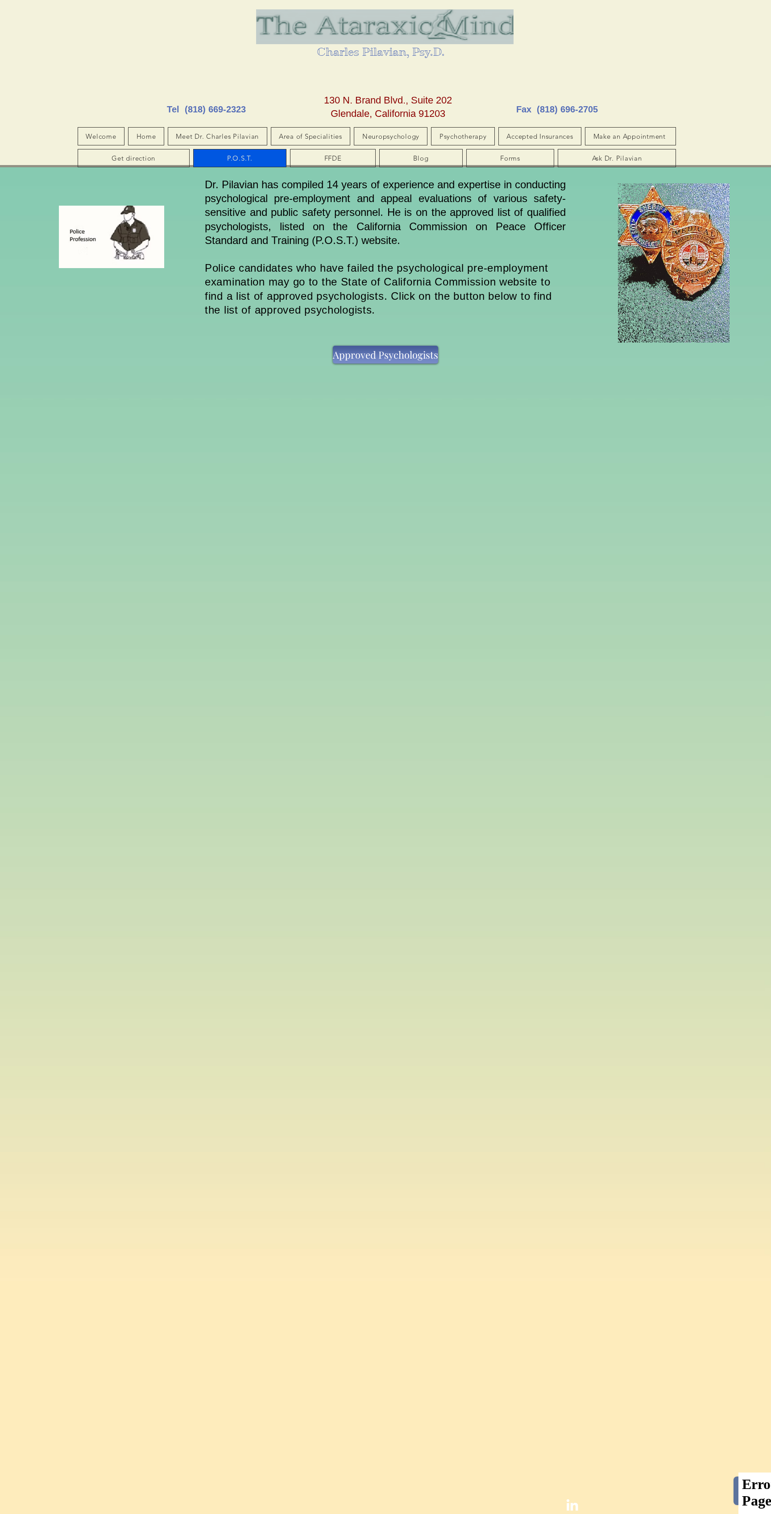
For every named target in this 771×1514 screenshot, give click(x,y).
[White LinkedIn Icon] (572, 1505)
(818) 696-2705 (567, 109)
